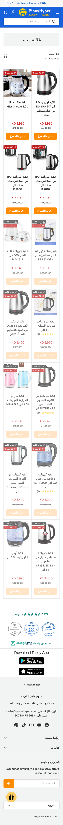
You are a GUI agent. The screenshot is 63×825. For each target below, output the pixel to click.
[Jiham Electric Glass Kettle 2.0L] (17, 83)
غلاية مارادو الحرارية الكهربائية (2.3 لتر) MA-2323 (17, 400)
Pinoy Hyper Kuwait (42, 816)
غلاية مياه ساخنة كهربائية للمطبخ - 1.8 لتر (45, 325)
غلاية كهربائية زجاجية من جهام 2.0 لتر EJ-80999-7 (45, 481)
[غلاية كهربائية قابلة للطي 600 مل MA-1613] (17, 232)
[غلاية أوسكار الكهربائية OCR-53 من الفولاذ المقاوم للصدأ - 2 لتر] (17, 302)
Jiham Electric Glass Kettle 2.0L (17, 104)
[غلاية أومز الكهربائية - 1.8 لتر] (17, 534)
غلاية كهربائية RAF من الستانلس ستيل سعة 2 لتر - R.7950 (17, 183)
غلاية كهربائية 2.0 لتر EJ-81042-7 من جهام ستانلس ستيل (45, 109)
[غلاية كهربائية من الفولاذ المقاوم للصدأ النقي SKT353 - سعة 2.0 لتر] (17, 455)
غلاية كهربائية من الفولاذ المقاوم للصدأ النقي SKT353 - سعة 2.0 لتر (17, 483)
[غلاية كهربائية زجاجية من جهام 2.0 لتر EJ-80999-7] (45, 455)
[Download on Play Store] (31, 661)
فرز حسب (54, 53)
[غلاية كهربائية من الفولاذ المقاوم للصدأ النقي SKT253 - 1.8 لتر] (45, 376)
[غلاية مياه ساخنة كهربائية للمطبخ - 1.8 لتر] (45, 302)
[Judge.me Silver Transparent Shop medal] (15, 629)
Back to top (33, 684)
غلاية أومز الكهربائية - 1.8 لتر (17, 555)
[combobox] (31, 21)
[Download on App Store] (31, 671)
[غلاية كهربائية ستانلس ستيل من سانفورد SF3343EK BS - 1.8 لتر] (45, 534)
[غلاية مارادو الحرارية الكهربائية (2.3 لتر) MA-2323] (17, 376)
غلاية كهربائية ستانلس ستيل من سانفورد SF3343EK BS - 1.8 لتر (45, 561)
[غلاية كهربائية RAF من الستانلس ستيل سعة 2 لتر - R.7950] (17, 157)
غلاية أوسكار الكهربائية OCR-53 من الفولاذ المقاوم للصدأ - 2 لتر (17, 328)
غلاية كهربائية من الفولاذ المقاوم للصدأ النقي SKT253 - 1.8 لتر (45, 402)
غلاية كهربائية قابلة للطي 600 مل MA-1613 (17, 255)
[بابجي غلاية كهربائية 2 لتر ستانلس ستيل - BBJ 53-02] (45, 232)
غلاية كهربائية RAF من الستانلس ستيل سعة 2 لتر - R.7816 (45, 183)
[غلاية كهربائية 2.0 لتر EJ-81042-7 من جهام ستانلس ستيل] (45, 83)
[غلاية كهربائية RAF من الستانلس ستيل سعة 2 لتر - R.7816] (45, 157)
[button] (5, 12)
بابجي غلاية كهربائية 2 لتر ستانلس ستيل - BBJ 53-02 (45, 255)
